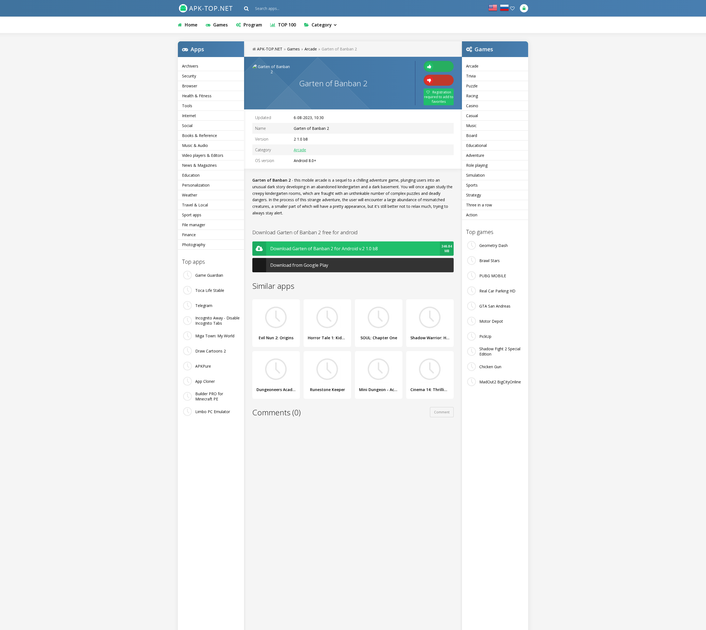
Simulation (475, 175)
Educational (476, 145)
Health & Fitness (197, 95)
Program (253, 25)
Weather (189, 195)
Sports (472, 185)
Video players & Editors (202, 155)
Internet (189, 115)
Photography (193, 244)
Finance (189, 234)
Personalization (196, 185)
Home (191, 25)
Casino (472, 105)
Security (189, 76)
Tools (187, 105)
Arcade (472, 66)
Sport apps (191, 214)
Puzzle (472, 85)
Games (220, 25)
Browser (189, 85)
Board (471, 135)
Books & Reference (199, 135)
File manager (193, 224)
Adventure (475, 155)
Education (191, 175)
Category (322, 25)
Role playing (477, 165)
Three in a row (479, 205)
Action (471, 214)
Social (187, 125)
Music (471, 125)
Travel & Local (195, 205)
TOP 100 (287, 25)
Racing (472, 95)
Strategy (473, 195)
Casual (472, 115)
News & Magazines (199, 165)
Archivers (190, 66)
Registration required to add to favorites (438, 97)
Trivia (471, 76)
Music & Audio (195, 145)
